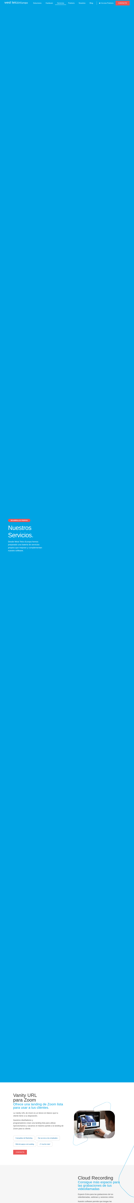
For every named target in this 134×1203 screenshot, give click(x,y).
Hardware (49, 3)
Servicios (60, 3)
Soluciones (37, 3)
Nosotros (82, 3)
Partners (71, 3)
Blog (91, 3)
